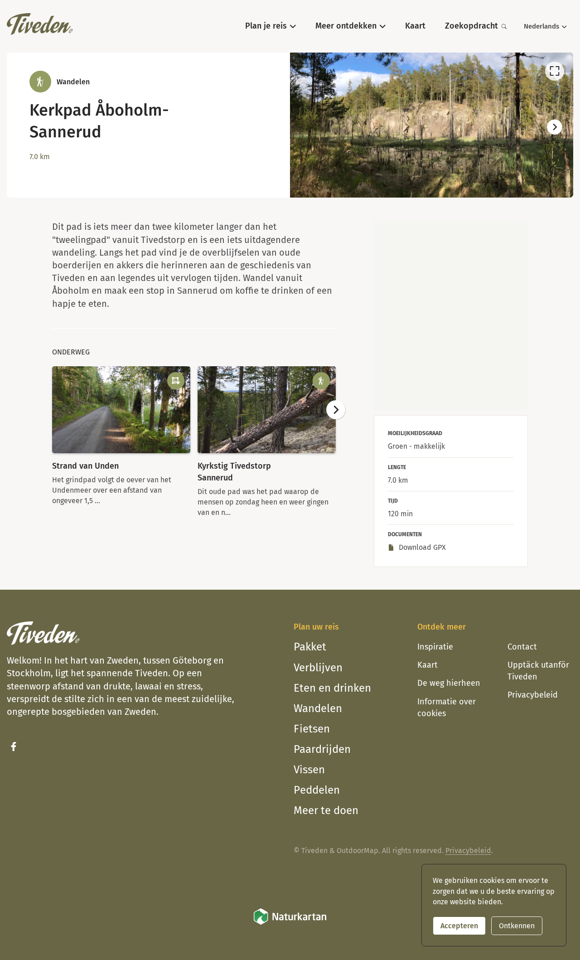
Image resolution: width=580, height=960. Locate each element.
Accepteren (459, 925)
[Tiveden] (39, 24)
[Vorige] (308, 127)
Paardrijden (322, 749)
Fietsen (312, 728)
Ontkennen (517, 925)
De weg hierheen (448, 683)
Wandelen (318, 708)
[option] (431, 125)
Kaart (427, 665)
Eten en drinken (332, 688)
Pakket (310, 646)
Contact (522, 647)
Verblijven (318, 667)
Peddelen (317, 790)
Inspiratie (435, 647)
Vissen (309, 769)
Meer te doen (326, 810)
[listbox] (431, 125)
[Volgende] (554, 127)
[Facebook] (13, 746)
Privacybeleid (533, 695)
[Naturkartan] (290, 923)
